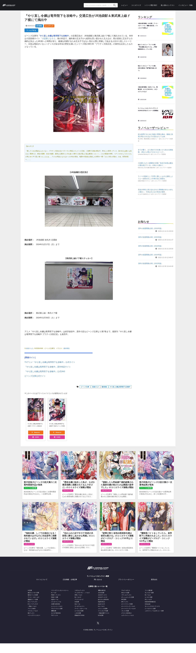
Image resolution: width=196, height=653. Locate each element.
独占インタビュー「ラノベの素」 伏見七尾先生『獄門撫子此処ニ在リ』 (148, 68)
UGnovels (147, 604)
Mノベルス (148, 595)
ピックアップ (49, 26)
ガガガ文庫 (101, 592)
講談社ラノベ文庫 (33, 599)
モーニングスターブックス (152, 606)
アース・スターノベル (81, 608)
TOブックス (54, 615)
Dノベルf (53, 592)
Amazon (37, 432)
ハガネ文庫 (78, 613)
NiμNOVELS (101, 601)
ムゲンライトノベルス (127, 615)
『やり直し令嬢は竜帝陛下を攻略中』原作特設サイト (47, 367)
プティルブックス (126, 595)
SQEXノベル (54, 599)
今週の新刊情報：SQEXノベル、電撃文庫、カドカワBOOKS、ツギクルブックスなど (148, 89)
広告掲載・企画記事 (70, 579)
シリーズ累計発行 (151, 5)
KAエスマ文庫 (125, 592)
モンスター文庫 (149, 592)
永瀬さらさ (29, 348)
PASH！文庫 (54, 597)
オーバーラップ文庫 (127, 604)
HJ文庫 (30, 590)
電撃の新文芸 (101, 590)
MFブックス (124, 601)
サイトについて (41, 579)
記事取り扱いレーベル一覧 (98, 586)
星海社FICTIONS (79, 615)
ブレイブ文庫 (125, 610)
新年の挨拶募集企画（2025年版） (150, 237)
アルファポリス (125, 590)
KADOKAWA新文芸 (150, 601)
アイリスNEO (32, 608)
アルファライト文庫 (56, 608)
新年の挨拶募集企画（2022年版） (150, 263)
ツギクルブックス (80, 590)
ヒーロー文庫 (148, 597)
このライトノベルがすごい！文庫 (154, 610)
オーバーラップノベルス (128, 606)
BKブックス (31, 613)
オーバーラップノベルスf (128, 608)
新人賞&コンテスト (168, 5)
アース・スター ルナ (33, 597)
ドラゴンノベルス (33, 610)
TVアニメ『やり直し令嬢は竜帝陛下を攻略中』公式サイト (49, 362)
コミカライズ (136, 5)
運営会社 (154, 579)
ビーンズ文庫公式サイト (35, 376)
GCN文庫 (100, 615)
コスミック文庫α (102, 608)
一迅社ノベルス (32, 606)
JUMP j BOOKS (55, 604)
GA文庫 (77, 601)
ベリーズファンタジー (34, 615)
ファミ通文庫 (148, 590)
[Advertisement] (155, 208)
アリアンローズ (79, 599)
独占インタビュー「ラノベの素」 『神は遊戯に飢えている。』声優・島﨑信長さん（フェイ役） (148, 47)
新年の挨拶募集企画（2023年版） (150, 255)
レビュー (124, 5)
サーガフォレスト (80, 606)
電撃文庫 (53, 610)
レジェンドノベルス (56, 606)
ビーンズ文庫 (85, 387)
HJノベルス (101, 606)
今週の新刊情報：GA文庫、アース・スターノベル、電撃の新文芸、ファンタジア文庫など (148, 26)
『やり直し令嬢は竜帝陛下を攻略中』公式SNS (44, 371)
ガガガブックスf (102, 597)
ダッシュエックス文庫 (127, 597)
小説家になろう (48, 38)
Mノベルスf (78, 597)
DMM (37, 437)
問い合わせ (98, 579)
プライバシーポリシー (126, 579)
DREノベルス (78, 595)
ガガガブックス (102, 595)
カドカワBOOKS (56, 613)
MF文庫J (123, 599)
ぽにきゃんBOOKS (103, 599)
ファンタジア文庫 (103, 610)
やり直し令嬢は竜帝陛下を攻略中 (120, 387)
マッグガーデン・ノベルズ (82, 592)
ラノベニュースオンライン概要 (98, 576)
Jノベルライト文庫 (150, 608)
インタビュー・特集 (185, 5)
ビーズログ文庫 (79, 610)
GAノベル (77, 604)
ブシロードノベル (56, 601)
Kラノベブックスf (33, 604)
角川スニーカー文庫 (33, 592)
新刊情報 (39, 26)
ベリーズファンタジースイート (60, 590)
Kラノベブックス (32, 601)
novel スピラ (101, 604)
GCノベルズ (148, 599)
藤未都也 (67, 348)
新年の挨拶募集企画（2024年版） (150, 246)
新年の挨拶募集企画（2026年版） (150, 228)
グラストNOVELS (126, 613)
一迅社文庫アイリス (103, 613)
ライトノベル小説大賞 (30, 488)
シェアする (32, 30)
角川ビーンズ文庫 (33, 595)
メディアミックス (67, 490)
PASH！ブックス (56, 595)
